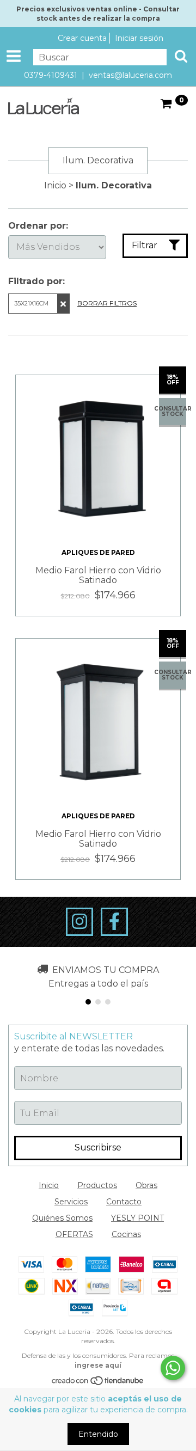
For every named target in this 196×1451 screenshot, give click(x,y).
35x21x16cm (31, 303)
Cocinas (126, 1234)
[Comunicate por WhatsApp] (173, 1368)
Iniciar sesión (139, 38)
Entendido (98, 1434)
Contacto (124, 1202)
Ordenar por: (38, 226)
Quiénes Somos (62, 1218)
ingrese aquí (98, 1365)
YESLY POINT (137, 1218)
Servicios (71, 1202)
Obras (146, 1185)
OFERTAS (74, 1234)
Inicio (55, 185)
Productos (97, 1185)
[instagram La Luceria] (79, 922)
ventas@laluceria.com (130, 75)
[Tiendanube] (98, 1383)
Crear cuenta (82, 38)
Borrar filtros (107, 303)
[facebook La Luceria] (114, 922)
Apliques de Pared (98, 552)
